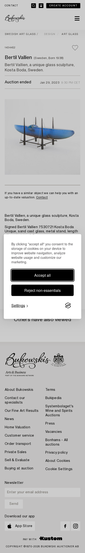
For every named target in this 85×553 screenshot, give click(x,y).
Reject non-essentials (42, 290)
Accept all (42, 275)
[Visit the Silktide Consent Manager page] (68, 305)
